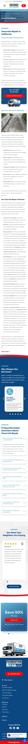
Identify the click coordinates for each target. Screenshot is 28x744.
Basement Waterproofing (9, 690)
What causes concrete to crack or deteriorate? (12, 439)
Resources (5, 702)
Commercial (5, 698)
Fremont (5, 267)
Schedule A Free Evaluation (14, 95)
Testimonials (5, 712)
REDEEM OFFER (14, 620)
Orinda (5, 242)
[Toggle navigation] (4, 5)
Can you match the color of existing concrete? (11, 486)
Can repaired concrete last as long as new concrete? (12, 469)
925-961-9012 (14, 92)
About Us (4, 716)
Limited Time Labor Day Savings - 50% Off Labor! (14, 10)
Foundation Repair (7, 687)
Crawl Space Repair (7, 695)
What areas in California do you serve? (12, 494)
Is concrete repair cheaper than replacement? (13, 460)
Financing (4, 704)
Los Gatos (19, 318)
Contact (4, 720)
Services (4, 685)
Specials (4, 707)
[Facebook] (10, 728)
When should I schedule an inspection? (11, 511)
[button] (7, 414)
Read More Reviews (14, 586)
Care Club (5, 709)
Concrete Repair (6, 692)
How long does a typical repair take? (12, 477)
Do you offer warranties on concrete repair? (11, 502)
